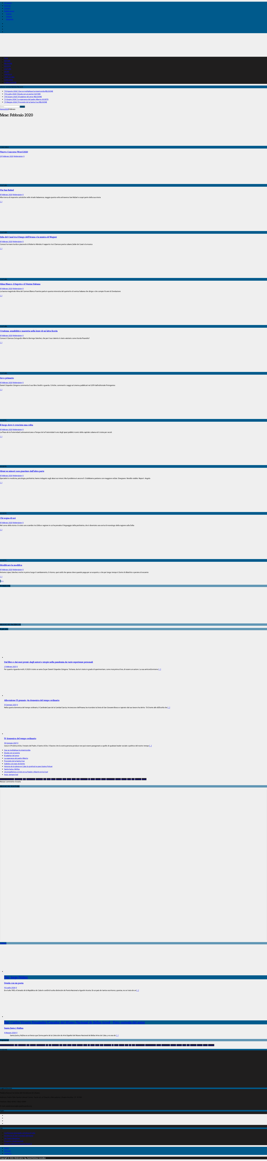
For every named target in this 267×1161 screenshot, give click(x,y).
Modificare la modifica (11, 565)
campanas (33, 1045)
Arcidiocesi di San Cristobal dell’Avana (18, 1135)
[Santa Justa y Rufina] (21, 1016)
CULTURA (7, 69)
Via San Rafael (7, 190)
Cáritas (49, 779)
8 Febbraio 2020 (6, 194)
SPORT (6, 71)
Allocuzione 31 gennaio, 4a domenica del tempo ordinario (31, 700)
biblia (24, 779)
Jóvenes (93, 779)
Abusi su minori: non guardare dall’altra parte (22, 471)
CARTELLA (8, 74)
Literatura (98, 779)
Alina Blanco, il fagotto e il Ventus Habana (20, 284)
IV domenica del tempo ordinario (20, 738)
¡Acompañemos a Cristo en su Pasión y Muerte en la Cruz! (26, 771)
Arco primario (7, 378)
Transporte (211, 1045)
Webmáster (18, 156)
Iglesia (78, 779)
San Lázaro (138, 779)
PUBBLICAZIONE (10, 82)
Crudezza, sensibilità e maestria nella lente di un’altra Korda (29, 331)
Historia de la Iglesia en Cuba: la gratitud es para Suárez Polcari (28, 766)
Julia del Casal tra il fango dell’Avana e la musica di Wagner (28, 237)
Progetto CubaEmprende (13, 1141)
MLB (130, 1045)
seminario (200, 1045)
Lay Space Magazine (12, 1138)
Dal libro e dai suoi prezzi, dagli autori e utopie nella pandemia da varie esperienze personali (48, 662)
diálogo (53, 779)
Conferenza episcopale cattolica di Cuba (19, 1133)
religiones (124, 779)
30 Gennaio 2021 (10, 743)
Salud (133, 779)
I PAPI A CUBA (9, 77)
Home (6, 1148)
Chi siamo (8, 3)
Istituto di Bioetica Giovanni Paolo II (18, 1143)
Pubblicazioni (9, 11)
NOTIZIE (7, 60)
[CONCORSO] (17, 144)
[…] (1, 201)
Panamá (103, 779)
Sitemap (7, 5)
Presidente (118, 779)
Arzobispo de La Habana (7, 779)
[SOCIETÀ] (17, 417)
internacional (84, 779)
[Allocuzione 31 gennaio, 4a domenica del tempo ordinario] (21, 695)
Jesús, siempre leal (11, 774)
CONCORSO (8, 79)
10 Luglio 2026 (9, 987)
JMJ (89, 779)
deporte (69, 1045)
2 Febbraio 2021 (10, 666)
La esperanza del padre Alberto (16, 758)
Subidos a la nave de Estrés (14, 763)
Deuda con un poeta (12, 753)
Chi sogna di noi (8, 518)
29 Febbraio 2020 (6, 156)
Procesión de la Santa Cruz (14, 761)
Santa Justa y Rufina (12, 769)
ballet (16, 1045)
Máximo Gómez (140, 1045)
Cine (47, 1045)
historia (74, 779)
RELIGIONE (8, 63)
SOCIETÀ (7, 66)
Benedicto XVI (18, 779)
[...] (160, 669)
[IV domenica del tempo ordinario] (21, 733)
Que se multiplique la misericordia (17, 750)
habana (69, 779)
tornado (144, 779)
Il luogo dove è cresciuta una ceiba (16, 425)
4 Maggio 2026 (10, 1032)
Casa (6, 58)
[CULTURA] (17, 182)
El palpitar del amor (11, 755)
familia (64, 779)
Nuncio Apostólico (150, 1045)
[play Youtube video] (133, 865)
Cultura (3, 943)
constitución (39, 779)
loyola (126, 1045)
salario (129, 779)
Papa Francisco (110, 779)
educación (59, 779)
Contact (7, 8)
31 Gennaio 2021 (10, 704)
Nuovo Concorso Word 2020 (14, 152)
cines (50, 1045)
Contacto (7, 1153)
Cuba (44, 779)
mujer (133, 1045)
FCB (89, 1045)
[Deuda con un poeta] (21, 971)
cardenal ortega (30, 779)
